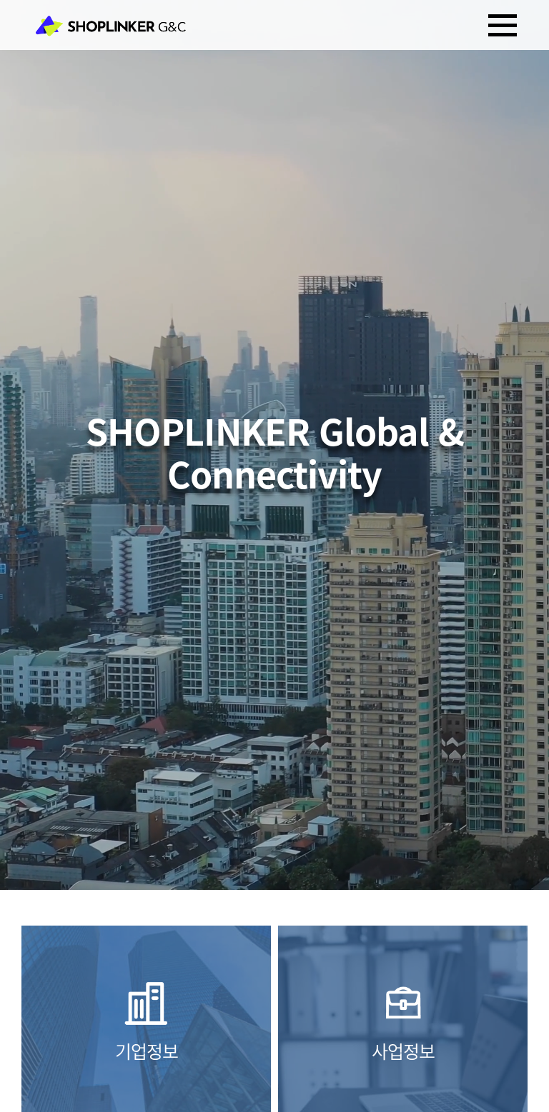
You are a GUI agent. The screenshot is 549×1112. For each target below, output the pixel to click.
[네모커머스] (111, 25)
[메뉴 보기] (503, 25)
